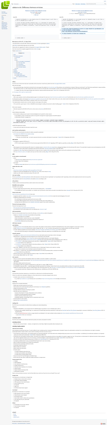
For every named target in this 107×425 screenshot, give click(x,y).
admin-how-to (18, 50)
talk (36, 12)
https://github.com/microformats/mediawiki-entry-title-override (38, 195)
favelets (32, 250)
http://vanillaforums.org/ (24, 278)
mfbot (21, 150)
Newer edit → (82, 14)
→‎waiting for (71, 13)
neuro (42, 108)
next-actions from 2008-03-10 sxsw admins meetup (24, 133)
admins (48, 43)
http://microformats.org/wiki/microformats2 (58, 97)
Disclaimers (28, 423)
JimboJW (39, 239)
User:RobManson (95, 260)
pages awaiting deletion (22, 300)
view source (43, 10)
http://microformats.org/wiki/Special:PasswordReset (24, 207)
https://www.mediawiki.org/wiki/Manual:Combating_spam (47, 229)
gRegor (47, 151)
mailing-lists (43, 286)
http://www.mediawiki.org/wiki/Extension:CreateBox (58, 260)
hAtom (35, 171)
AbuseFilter (18, 226)
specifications (18, 176)
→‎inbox (33, 13)
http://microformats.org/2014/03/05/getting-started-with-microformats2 (42, 164)
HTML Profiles (18, 241)
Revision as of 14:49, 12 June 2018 (32, 10)
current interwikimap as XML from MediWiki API (74, 267)
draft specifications (27, 176)
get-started (20, 164)
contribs (39, 12)
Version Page (29, 238)
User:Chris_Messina (49, 148)
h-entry (49, 171)
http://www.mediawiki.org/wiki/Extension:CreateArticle (80, 260)
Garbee (61, 337)
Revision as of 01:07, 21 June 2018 (79, 10)
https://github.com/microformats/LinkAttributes (27, 235)
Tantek (54, 90)
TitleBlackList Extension (21, 228)
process (37, 178)
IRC (26, 288)
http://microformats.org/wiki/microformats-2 (84, 97)
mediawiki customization (35, 202)
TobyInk (49, 241)
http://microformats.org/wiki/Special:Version (20, 194)
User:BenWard (48, 188)
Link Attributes (18, 244)
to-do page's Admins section (39, 47)
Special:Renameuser (24, 313)
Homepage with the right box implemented (22, 92)
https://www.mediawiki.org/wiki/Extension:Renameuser (71, 313)
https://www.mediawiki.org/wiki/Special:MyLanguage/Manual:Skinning (27, 170)
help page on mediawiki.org (56, 267)
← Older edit (35, 14)
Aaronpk (68, 190)
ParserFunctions (32, 239)
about (19, 159)
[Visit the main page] (5, 5)
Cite (27, 239)
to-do (37, 43)
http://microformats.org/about (35, 159)
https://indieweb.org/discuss (21, 151)
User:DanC (64, 310)
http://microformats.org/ (51, 87)
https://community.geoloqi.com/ (48, 278)
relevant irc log (43, 209)
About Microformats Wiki (22, 423)
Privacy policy (14, 423)
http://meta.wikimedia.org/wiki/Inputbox (38, 260)
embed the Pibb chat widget (48, 147)
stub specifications (26, 178)
